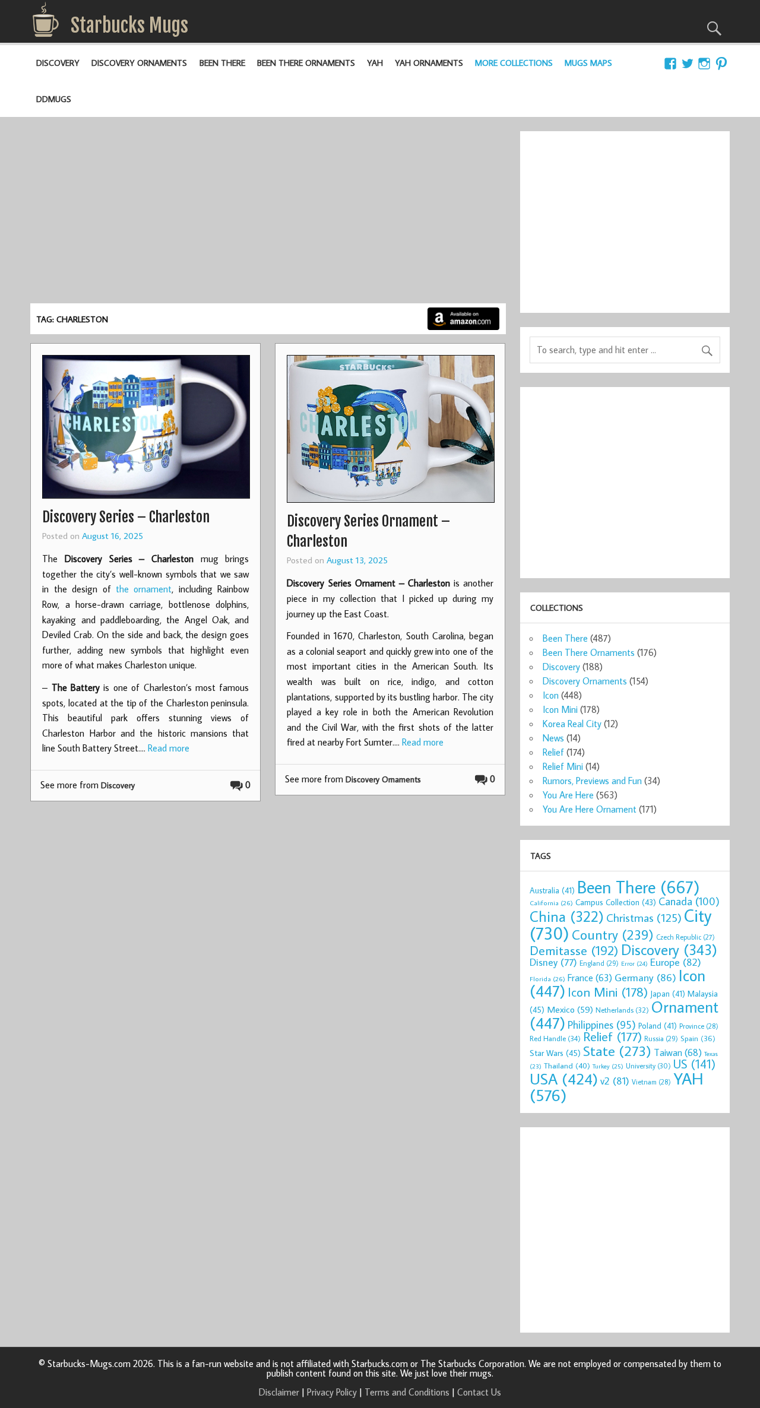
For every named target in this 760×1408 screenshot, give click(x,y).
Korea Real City (572, 724)
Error (634, 963)
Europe (675, 962)
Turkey (608, 1066)
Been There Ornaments (306, 62)
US (694, 1063)
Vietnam (651, 1081)
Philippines (602, 1024)
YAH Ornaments (429, 62)
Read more (168, 748)
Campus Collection (615, 902)
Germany (645, 977)
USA (564, 1078)
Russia (661, 1038)
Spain (697, 1038)
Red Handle (555, 1038)
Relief (553, 752)
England (599, 963)
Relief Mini (563, 766)
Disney (553, 962)
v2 (614, 1080)
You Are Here (568, 795)
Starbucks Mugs (129, 25)
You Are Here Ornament (589, 809)
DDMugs (53, 98)
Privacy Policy (332, 1392)
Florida (547, 978)
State (617, 1050)
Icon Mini (560, 709)
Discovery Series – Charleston (126, 517)
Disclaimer (279, 1392)
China (567, 916)
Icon (551, 695)
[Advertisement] (267, 214)
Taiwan (678, 1052)
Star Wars (555, 1052)
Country (613, 934)
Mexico (570, 1009)
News (553, 738)
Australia (552, 890)
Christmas (644, 917)
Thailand (567, 1065)
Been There (222, 62)
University (648, 1065)
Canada (689, 901)
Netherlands (622, 1009)
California (551, 902)
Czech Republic (685, 937)
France (590, 977)
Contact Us (479, 1392)
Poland (657, 1025)
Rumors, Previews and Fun (592, 781)
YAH (375, 62)
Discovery (58, 62)
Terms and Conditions (407, 1392)
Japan (667, 993)
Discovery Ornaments (139, 62)
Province (698, 1026)
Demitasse (574, 950)
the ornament (144, 589)
